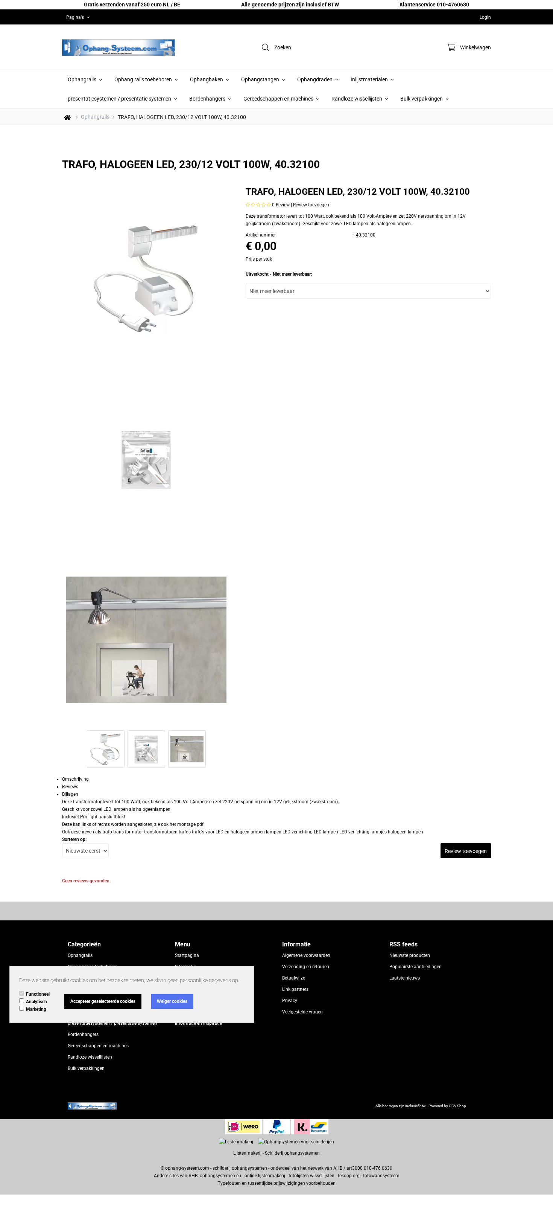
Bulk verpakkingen (422, 99)
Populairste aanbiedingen (415, 966)
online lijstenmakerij (265, 1175)
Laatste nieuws (404, 978)
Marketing (36, 1009)
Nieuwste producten (409, 955)
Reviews (70, 786)
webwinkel (476, 1106)
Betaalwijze (293, 978)
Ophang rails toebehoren (143, 79)
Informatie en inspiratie (198, 1023)
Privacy (289, 1000)
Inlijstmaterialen (370, 79)
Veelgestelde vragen (302, 1012)
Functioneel (38, 994)
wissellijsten (322, 1175)
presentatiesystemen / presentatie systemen (120, 99)
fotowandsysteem (381, 1175)
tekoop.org (349, 1175)
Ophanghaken (207, 79)
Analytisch (36, 1001)
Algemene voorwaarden (306, 955)
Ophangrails (82, 79)
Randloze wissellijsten (357, 99)
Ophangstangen (260, 79)
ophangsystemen (217, 1175)
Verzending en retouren (305, 966)
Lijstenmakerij (247, 1153)
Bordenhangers (207, 99)
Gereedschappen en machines (278, 99)
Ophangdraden (315, 79)
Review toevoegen (311, 205)
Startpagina (187, 955)
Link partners (295, 989)
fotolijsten (299, 1175)
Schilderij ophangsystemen (292, 1153)
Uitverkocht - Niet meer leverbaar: (279, 274)
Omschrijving (75, 779)
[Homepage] (118, 47)
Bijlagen (70, 794)
